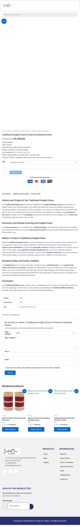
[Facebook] (5, 471)
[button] (40, 5)
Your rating (8, 333)
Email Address (7, 501)
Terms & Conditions (12, 496)
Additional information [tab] (21, 194)
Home (4, 131)
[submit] (31, 506)
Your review (10, 338)
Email (7, 359)
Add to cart (16, 172)
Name (7, 351)
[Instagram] (10, 471)
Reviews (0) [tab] (35, 194)
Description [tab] (6, 194)
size (3, 162)
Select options (10, 429)
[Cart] (70, 5)
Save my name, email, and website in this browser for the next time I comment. (33, 368)
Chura (9, 131)
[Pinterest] (16, 471)
